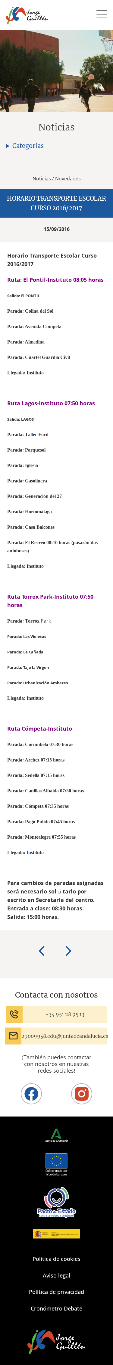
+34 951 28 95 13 (65, 1014)
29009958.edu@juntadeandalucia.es (64, 1036)
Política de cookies (56, 1258)
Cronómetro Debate (56, 1308)
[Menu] (101, 15)
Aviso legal (56, 1275)
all (30, 434)
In (29, 852)
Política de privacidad (56, 1291)
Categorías (28, 146)
